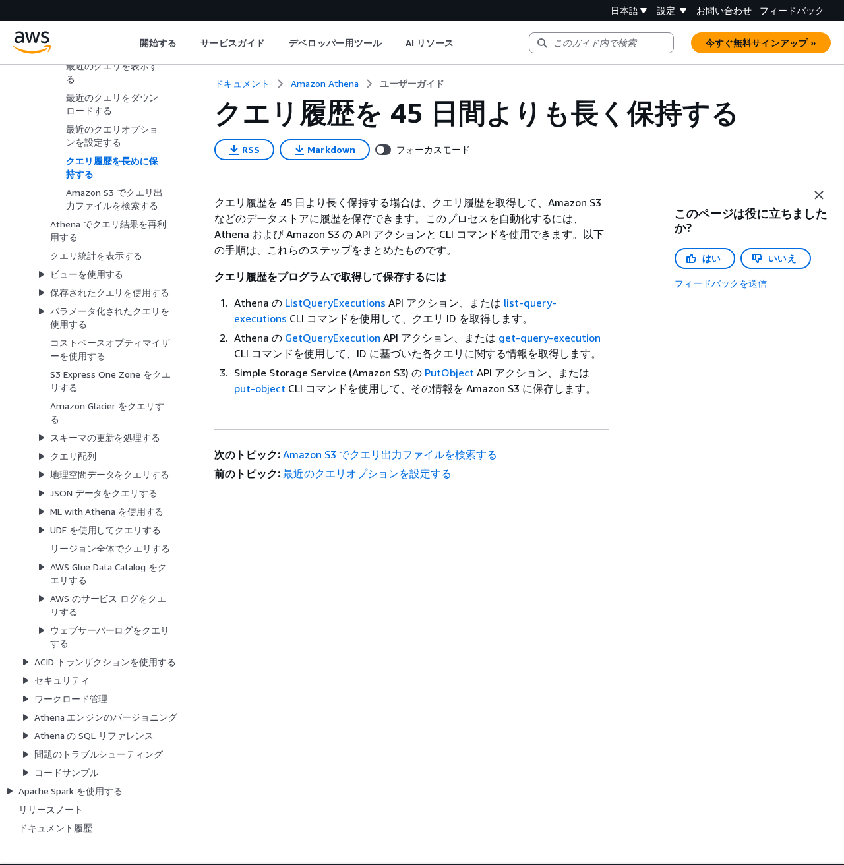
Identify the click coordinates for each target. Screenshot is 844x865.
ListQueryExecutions (335, 302)
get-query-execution (549, 337)
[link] (412, 83)
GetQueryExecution (332, 337)
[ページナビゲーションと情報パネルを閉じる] (819, 195)
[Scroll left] (129, 42)
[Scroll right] (464, 42)
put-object (260, 388)
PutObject (449, 372)
